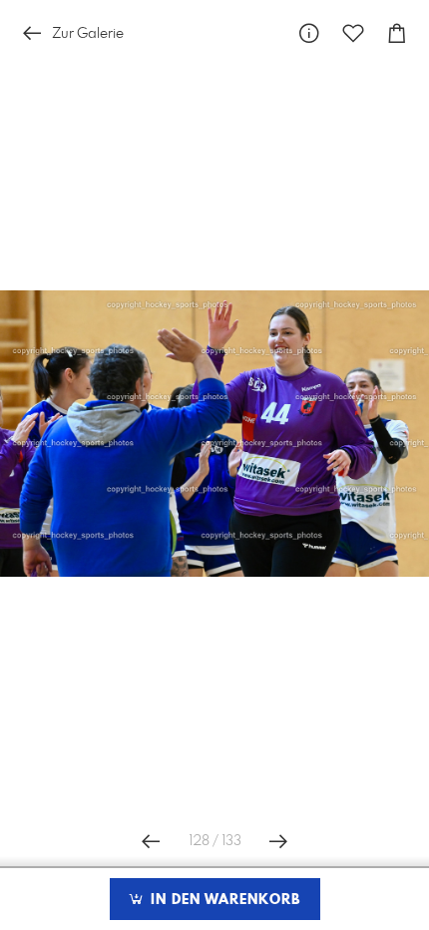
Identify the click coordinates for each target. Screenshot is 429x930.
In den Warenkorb (223, 900)
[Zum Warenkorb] (397, 33)
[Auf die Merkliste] (353, 33)
